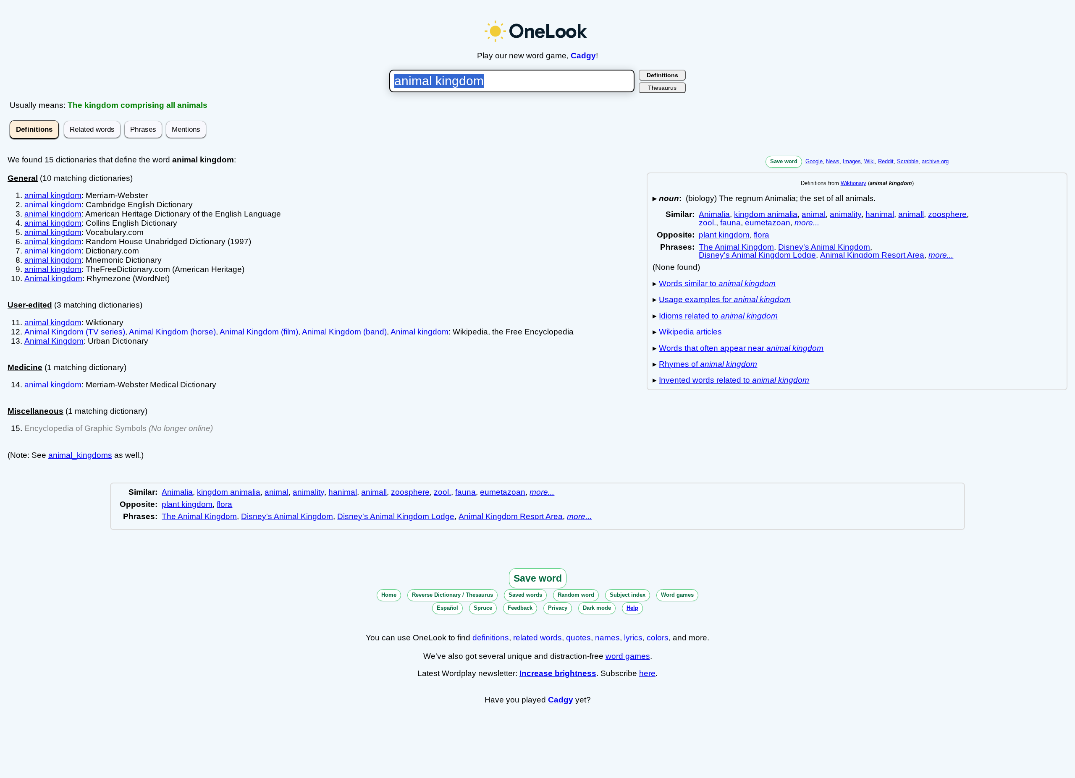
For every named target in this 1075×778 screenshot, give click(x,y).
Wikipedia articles (690, 331)
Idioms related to (718, 315)
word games (628, 656)
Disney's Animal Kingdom (824, 247)
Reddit (886, 161)
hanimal (879, 214)
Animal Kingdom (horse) (172, 331)
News (832, 161)
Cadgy (583, 55)
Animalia (714, 214)
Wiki (869, 161)
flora (761, 234)
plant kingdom (724, 234)
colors (658, 637)
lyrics (633, 637)
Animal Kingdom (54, 341)
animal (814, 214)
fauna (730, 222)
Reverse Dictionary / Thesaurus (452, 595)
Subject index (627, 595)
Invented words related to (734, 380)
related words (537, 637)
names (607, 637)
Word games (677, 595)
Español (447, 608)
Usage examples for (725, 299)
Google (814, 161)
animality (845, 214)
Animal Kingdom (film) (259, 331)
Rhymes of (708, 364)
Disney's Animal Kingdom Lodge (757, 255)
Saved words (525, 595)
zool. (707, 222)
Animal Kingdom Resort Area (872, 255)
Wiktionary (853, 183)
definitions (490, 637)
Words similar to (717, 283)
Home (388, 595)
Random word (576, 595)
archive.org (935, 161)
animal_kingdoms (80, 455)
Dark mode (597, 608)
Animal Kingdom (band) (344, 331)
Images (852, 161)
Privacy (557, 608)
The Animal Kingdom (736, 247)
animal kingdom (52, 195)
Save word (783, 161)
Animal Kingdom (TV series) (74, 331)
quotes (578, 637)
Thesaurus (662, 87)
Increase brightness (557, 673)
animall (911, 214)
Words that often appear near (741, 348)
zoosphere (947, 214)
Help (632, 608)
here (647, 673)
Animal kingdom (53, 278)
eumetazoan (767, 222)
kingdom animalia (765, 214)
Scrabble (907, 161)
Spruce (483, 608)
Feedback (520, 608)
